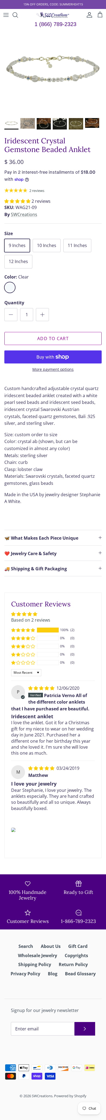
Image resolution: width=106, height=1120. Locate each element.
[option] (53, 72)
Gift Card (78, 946)
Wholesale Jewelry (37, 955)
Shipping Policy (34, 964)
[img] (41, 688)
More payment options (53, 369)
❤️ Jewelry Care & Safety (30, 553)
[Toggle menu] (6, 15)
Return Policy (73, 964)
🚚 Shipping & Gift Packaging (35, 569)
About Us (51, 946)
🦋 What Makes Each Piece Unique (41, 538)
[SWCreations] (53, 15)
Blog (52, 974)
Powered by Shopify (70, 1095)
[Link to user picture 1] (13, 830)
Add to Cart (53, 338)
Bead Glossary (80, 974)
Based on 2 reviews (30, 620)
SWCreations (24, 214)
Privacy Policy (25, 974)
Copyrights (76, 955)
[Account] (88, 15)
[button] (18, 201)
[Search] (18, 15)
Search (25, 946)
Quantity (14, 303)
